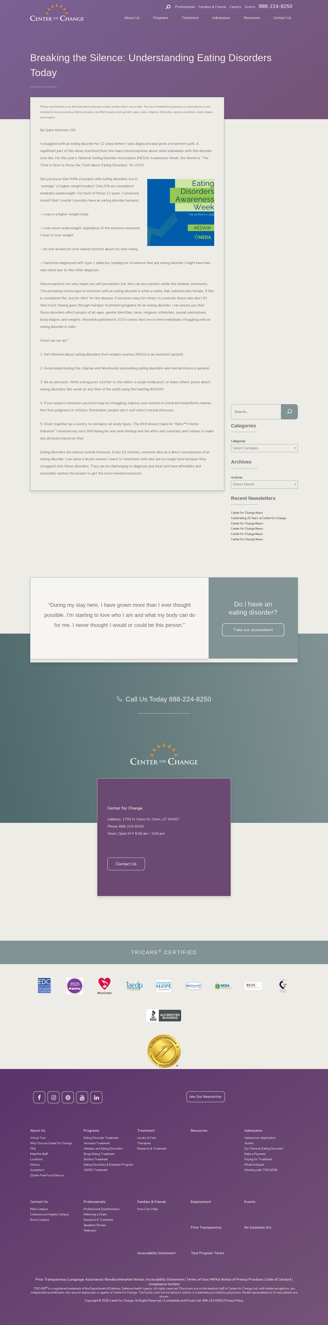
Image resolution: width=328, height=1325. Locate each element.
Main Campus (39, 1209)
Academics (37, 1170)
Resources (252, 17)
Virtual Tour (38, 1138)
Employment (201, 1202)
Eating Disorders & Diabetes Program (108, 1165)
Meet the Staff (39, 1154)
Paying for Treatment (258, 1159)
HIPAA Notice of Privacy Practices (236, 1279)
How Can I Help (147, 1209)
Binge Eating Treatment (99, 1154)
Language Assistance (85, 1279)
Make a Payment (255, 1154)
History (35, 1165)
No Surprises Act (257, 1227)
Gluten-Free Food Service (47, 1175)
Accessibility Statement (156, 1253)
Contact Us (282, 17)
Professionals (185, 7)
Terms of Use (197, 1279)
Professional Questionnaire (101, 1209)
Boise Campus (39, 1220)
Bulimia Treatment (96, 1159)
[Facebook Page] (39, 1097)
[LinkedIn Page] (96, 1097)
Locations (36, 1159)
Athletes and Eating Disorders (103, 1149)
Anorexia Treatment (97, 1143)
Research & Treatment (151, 1149)
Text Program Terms (207, 1253)
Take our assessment (253, 629)
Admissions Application (260, 1138)
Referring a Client (95, 1215)
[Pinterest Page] (68, 1097)
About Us (132, 17)
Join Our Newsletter (205, 1096)
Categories (238, 441)
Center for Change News (247, 513)
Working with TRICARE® (260, 1170)
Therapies (144, 1143)
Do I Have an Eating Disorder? (263, 1149)
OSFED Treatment (95, 1170)
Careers (235, 7)
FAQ (33, 1149)
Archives (237, 478)
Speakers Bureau (95, 1225)
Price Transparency (206, 1227)
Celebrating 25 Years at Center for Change (258, 518)
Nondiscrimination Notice (124, 1279)
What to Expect (254, 1165)
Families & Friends (212, 7)
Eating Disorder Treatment (101, 1138)
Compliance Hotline (164, 1284)
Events (250, 7)
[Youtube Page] (82, 1097)
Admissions (221, 17)
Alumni (248, 1143)
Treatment (190, 17)
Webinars (90, 1231)
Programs (160, 17)
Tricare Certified (164, 952)
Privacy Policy (233, 1301)
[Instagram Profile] (54, 1097)
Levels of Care (146, 1138)
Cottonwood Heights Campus (49, 1215)
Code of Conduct (278, 1279)
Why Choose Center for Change (51, 1143)
